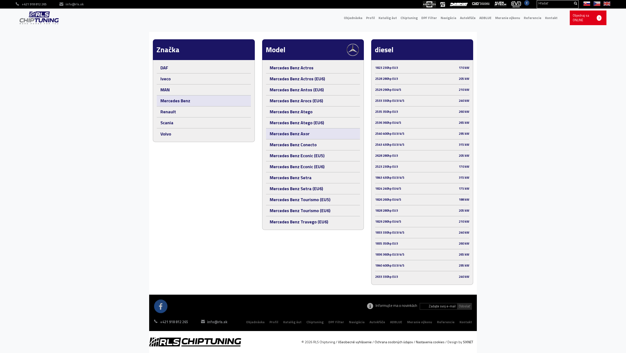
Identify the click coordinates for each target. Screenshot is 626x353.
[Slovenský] (586, 3)
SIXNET (468, 341)
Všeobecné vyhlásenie (355, 341)
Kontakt (551, 17)
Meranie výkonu (507, 17)
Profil (370, 17)
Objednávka (353, 17)
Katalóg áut (388, 17)
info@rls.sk (75, 4)
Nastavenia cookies (430, 341)
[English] (605, 3)
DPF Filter (429, 17)
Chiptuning (409, 17)
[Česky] (596, 3)
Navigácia (448, 17)
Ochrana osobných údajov (394, 341)
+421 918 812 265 (174, 322)
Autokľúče (468, 17)
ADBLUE (485, 17)
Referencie (532, 17)
